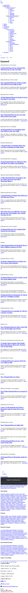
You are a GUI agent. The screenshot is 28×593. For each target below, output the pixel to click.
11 (16, 560)
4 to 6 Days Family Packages (19, 534)
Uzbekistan (3, 508)
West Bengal (15, 521)
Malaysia (13, 494)
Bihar (10, 517)
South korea (23, 506)
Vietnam (9, 508)
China (13, 503)
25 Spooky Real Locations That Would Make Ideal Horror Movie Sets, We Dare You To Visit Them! (13, 344)
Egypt (16, 495)
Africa (20, 495)
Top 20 (11, 49)
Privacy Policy (17, 486)
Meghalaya (17, 522)
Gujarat (14, 517)
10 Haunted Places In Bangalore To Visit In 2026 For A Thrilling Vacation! (14, 295)
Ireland (2, 503)
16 (26, 560)
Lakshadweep (4, 522)
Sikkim (2, 524)
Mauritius (7, 495)
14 (22, 560)
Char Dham (21, 521)
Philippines (12, 506)
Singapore (8, 494)
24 (15, 562)
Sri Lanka (12, 20)
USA (12, 498)
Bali (10, 18)
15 (24, 560)
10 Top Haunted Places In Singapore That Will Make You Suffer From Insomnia (13, 162)
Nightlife (12, 32)
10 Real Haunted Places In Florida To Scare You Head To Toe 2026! (14, 98)
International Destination (12, 16)
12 (18, 560)
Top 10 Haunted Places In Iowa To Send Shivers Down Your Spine (13, 115)
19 (5, 562)
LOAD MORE (4, 476)
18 (3, 562)
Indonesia (3, 496)
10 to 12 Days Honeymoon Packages (15, 532)
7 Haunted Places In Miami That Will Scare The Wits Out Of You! (14, 196)
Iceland (7, 506)
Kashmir (19, 516)
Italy (21, 500)
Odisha (8, 520)
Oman (7, 507)
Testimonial (18, 485)
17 (1, 562)
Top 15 (11, 48)
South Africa (23, 499)
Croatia (6, 503)
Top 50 (11, 51)
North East (23, 522)
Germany (3, 500)
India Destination (11, 7)
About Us (3, 485)
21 (9, 562)
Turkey (22, 498)
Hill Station (12, 43)
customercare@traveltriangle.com (10, 586)
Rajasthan (12, 13)
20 (7, 562)
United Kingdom (21, 502)
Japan (2, 498)
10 (14, 560)
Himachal (12, 10)
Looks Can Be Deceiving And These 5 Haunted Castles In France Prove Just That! (12, 409)
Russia (9, 499)
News (11, 45)
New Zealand (7, 498)
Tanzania (12, 507)
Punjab (12, 520)
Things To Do (10, 29)
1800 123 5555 (5, 583)
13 (20, 560)
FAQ (9, 488)
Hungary (3, 506)
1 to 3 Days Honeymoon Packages (9, 530)
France (12, 500)
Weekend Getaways (14, 44)
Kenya (15, 504)
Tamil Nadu (18, 520)
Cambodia (12, 496)
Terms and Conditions (8, 486)
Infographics (12, 40)
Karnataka (24, 517)
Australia (25, 495)
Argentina (16, 499)
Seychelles (17, 498)
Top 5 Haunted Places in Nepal (10, 377)
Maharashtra (13, 518)
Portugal (9, 502)
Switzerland (17, 500)
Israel (26, 498)
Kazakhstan (4, 499)
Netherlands (20, 504)
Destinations (7, 6)
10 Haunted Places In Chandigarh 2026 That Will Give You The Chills (13, 130)
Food (11, 37)
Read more (23, 74)
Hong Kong (23, 496)
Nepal (17, 494)
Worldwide (9, 41)
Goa (11, 12)
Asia (11, 21)
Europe (11, 22)
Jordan (17, 506)
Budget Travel (13, 33)
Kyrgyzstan (3, 502)
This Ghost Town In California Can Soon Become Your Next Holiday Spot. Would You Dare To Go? (13, 213)
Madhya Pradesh (5, 518)
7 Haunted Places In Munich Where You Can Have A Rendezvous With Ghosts (13, 146)
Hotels (5, 25)
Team (7, 485)
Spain (7, 504)
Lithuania (3, 507)
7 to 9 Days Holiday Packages (17, 538)
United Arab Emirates (20, 507)
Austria (13, 508)
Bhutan (8, 496)
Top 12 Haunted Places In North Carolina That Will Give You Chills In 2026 (13, 83)
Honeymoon (6, 5)
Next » (5, 474)
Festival (11, 34)
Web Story (6, 52)
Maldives (12, 495)
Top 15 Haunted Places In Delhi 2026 (12, 425)
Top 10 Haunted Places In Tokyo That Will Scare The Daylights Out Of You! (14, 328)
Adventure (12, 30)
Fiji (25, 504)
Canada (18, 496)
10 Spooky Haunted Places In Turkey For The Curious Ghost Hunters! (13, 262)
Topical (5, 28)
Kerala (11, 9)
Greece (7, 500)
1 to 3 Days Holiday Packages (13, 536)
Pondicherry (11, 522)
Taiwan (17, 503)
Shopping (12, 36)
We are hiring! (11, 485)
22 (11, 562)
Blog (2, 2)
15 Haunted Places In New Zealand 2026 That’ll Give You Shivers (13, 230)
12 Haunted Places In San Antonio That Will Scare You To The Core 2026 (13, 68)
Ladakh (6, 516)
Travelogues (6, 26)
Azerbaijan (18, 508)
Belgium (24, 508)
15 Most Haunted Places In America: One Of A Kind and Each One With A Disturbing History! (13, 179)
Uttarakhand (8, 521)
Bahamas (14, 502)
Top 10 (11, 47)
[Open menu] (1, 55)
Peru (10, 503)
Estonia (11, 504)
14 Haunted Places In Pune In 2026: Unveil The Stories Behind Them (14, 278)
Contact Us (13, 488)
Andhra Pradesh (5, 517)
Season (5, 24)
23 (13, 562)
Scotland (7, 510)
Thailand (12, 17)
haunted (11, 39)
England (3, 510)
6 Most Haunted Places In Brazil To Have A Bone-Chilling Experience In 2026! (14, 246)
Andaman (12, 14)
